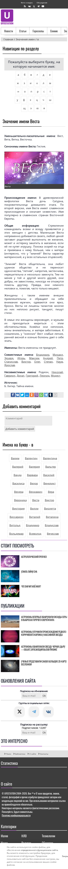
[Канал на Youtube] (43, 6)
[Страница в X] (34, 6)
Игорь (21, 358)
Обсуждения (42, 2)
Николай (57, 372)
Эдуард (8, 358)
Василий (48, 475)
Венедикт (49, 483)
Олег (37, 361)
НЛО (24, 836)
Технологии (48, 836)
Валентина (50, 458)
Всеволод (35, 533)
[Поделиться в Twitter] (22, 395)
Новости (8, 31)
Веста (35, 500)
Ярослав (9, 365)
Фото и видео (27, 2)
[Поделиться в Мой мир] (27, 395)
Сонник (54, 31)
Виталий (34, 517)
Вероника (20, 500)
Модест (55, 375)
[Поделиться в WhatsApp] (41, 395)
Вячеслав (53, 533)
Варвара (32, 475)
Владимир (42, 354)
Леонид (45, 375)
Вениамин (35, 491)
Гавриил (9, 375)
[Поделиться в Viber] (36, 395)
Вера (51, 491)
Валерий (17, 466)
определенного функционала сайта (39, 850)
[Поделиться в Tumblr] (50, 395)
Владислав (52, 525)
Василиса (18, 483)
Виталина (52, 517)
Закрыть (63, 856)
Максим (34, 358)
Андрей (48, 358)
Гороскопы (38, 31)
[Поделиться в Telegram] (46, 395)
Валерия (34, 466)
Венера (18, 491)
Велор (34, 483)
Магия (4, 836)
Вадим (15, 458)
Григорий (32, 375)
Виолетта (50, 508)
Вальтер (50, 466)
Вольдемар (16, 533)
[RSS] (25, 6)
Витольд (14, 525)
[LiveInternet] (4, 773)
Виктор (26, 361)
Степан (48, 361)
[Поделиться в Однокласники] (32, 395)
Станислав (11, 361)
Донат (20, 375)
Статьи (22, 31)
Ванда (17, 475)
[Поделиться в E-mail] (55, 395)
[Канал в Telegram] (38, 6)
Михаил (58, 354)
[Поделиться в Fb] (13, 395)
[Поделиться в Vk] (18, 395)
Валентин (31, 458)
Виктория (18, 508)
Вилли (34, 508)
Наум (59, 361)
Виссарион (17, 517)
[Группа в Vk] (29, 6)
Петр (60, 358)
